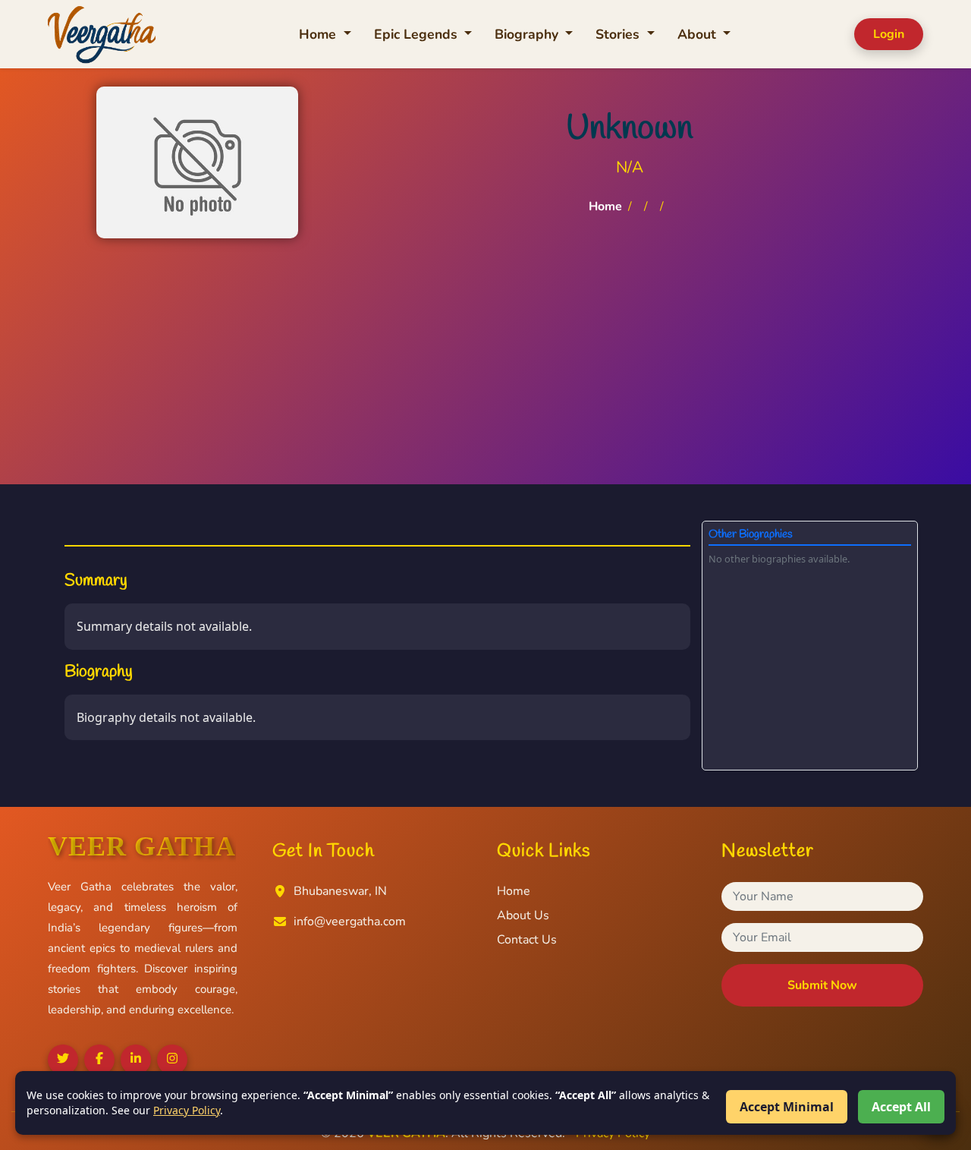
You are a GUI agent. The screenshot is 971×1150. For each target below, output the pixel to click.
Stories (619, 34)
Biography (528, 34)
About (698, 34)
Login (888, 34)
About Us (523, 915)
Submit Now (822, 985)
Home (319, 34)
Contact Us (527, 939)
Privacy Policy (186, 1110)
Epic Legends (417, 34)
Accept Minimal (787, 1106)
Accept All (901, 1106)
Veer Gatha (142, 846)
